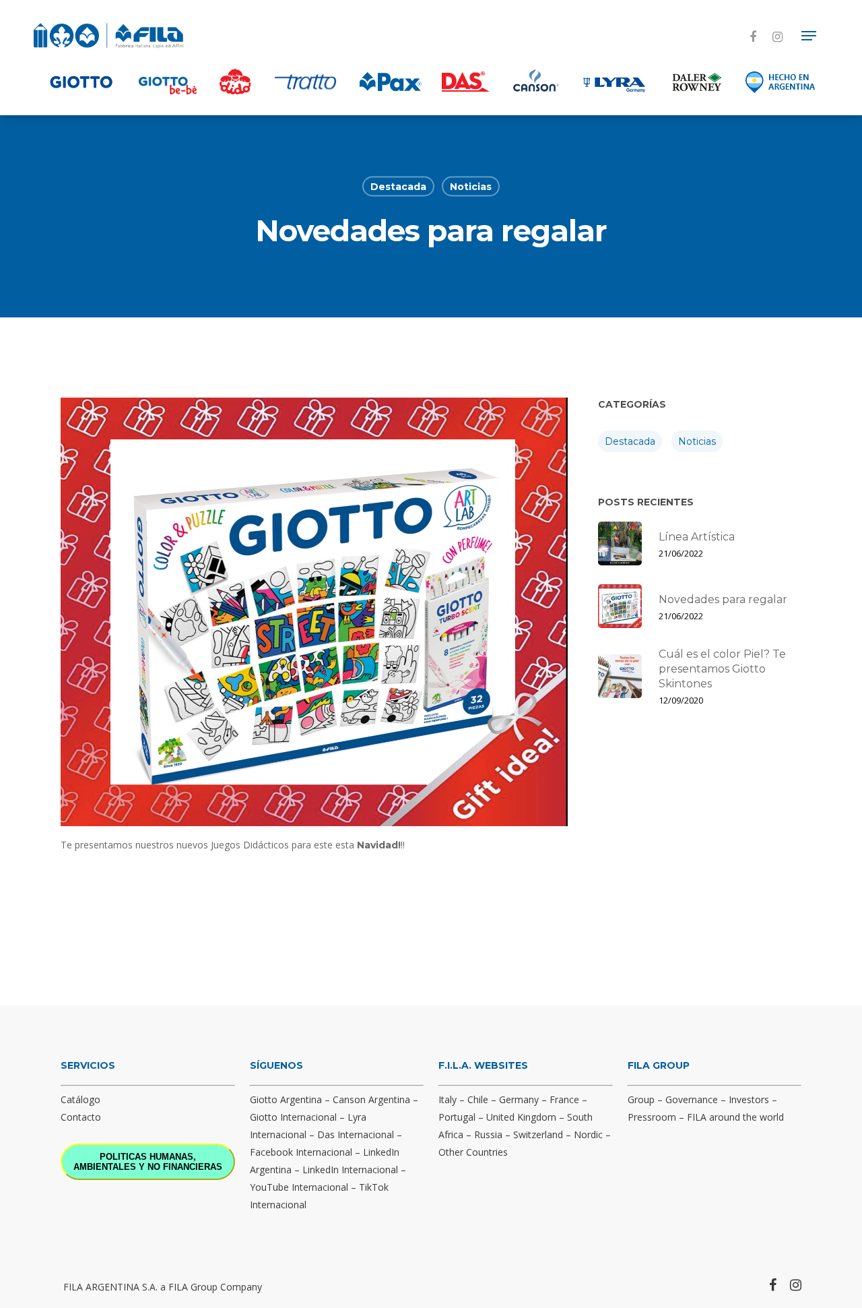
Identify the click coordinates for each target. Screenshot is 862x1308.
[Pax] (391, 81)
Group (641, 1099)
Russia (488, 1134)
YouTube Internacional (299, 1187)
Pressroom (652, 1117)
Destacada (398, 187)
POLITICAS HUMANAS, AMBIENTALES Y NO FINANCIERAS (147, 1162)
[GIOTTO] (81, 81)
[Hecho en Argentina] (780, 81)
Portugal (456, 1117)
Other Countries (473, 1152)
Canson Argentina (371, 1099)
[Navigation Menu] (808, 35)
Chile (477, 1099)
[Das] (466, 81)
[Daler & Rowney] (697, 81)
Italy (447, 1099)
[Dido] (235, 81)
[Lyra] (614, 81)
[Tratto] (305, 81)
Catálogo (80, 1099)
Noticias (471, 187)
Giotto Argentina (286, 1099)
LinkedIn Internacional (350, 1169)
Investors (749, 1099)
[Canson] (535, 81)
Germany (519, 1099)
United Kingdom (521, 1117)
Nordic (588, 1134)
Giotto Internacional (293, 1117)
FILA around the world (735, 1117)
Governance (691, 1099)
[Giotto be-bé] (167, 81)
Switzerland (538, 1134)
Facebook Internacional (301, 1152)
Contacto (81, 1117)
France (564, 1099)
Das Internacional (355, 1134)
